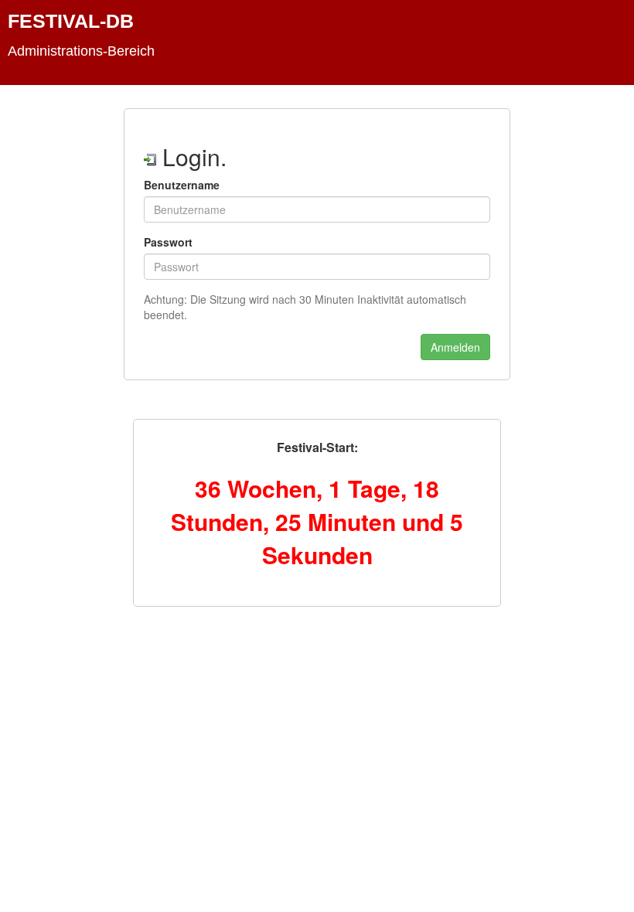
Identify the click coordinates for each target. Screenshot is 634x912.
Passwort (168, 242)
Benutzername (182, 184)
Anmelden (455, 347)
